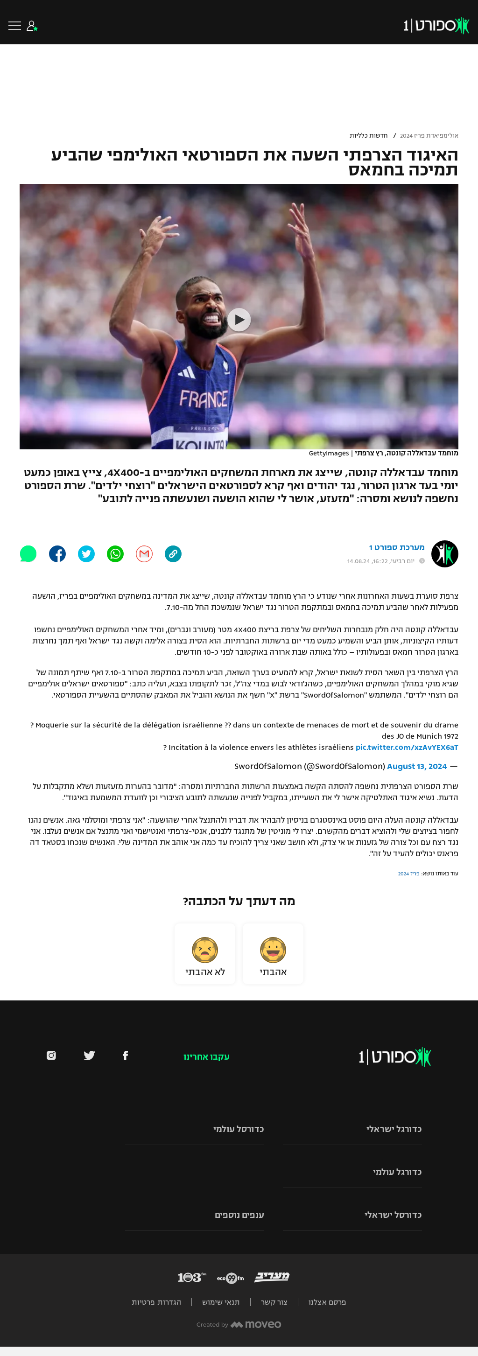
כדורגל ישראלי (394, 1129)
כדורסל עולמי (238, 1129)
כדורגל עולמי (397, 1172)
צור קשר (274, 1302)
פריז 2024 (409, 873)
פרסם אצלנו (327, 1302)
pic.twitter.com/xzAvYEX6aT (407, 747)
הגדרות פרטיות (156, 1302)
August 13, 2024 (417, 766)
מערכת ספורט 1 (397, 547)
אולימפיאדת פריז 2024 (429, 136)
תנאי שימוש (221, 1302)
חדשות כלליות (368, 136)
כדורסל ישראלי (393, 1215)
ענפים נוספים (239, 1215)
